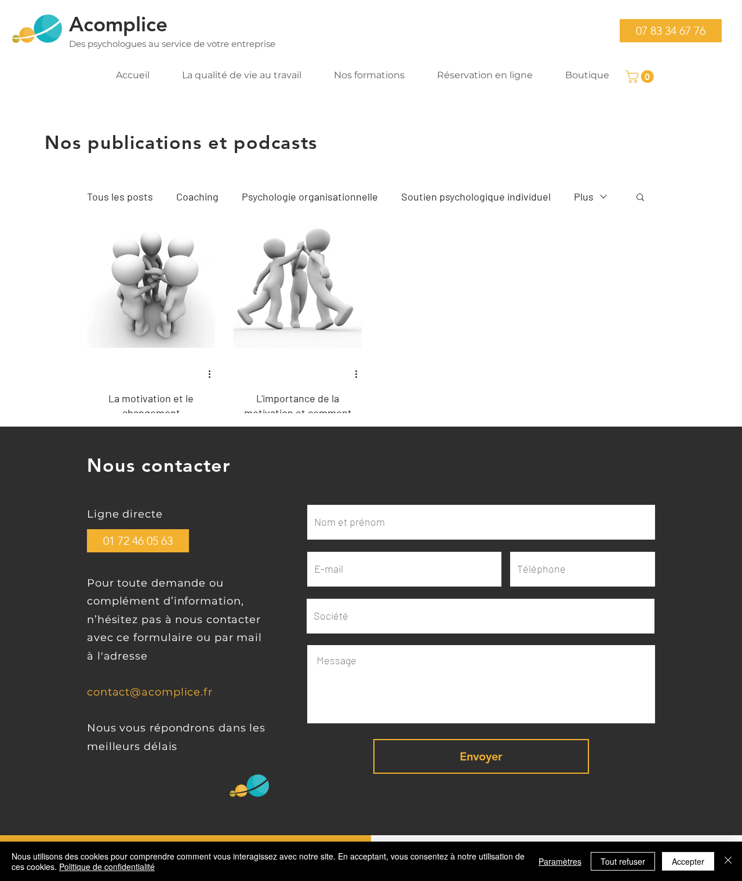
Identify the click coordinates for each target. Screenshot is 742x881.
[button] (671, 30)
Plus (584, 196)
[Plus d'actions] (213, 374)
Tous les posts (120, 196)
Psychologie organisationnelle (310, 196)
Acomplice (118, 24)
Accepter (688, 861)
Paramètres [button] (560, 861)
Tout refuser (623, 861)
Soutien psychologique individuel (476, 196)
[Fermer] (728, 861)
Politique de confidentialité (107, 866)
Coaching (197, 196)
